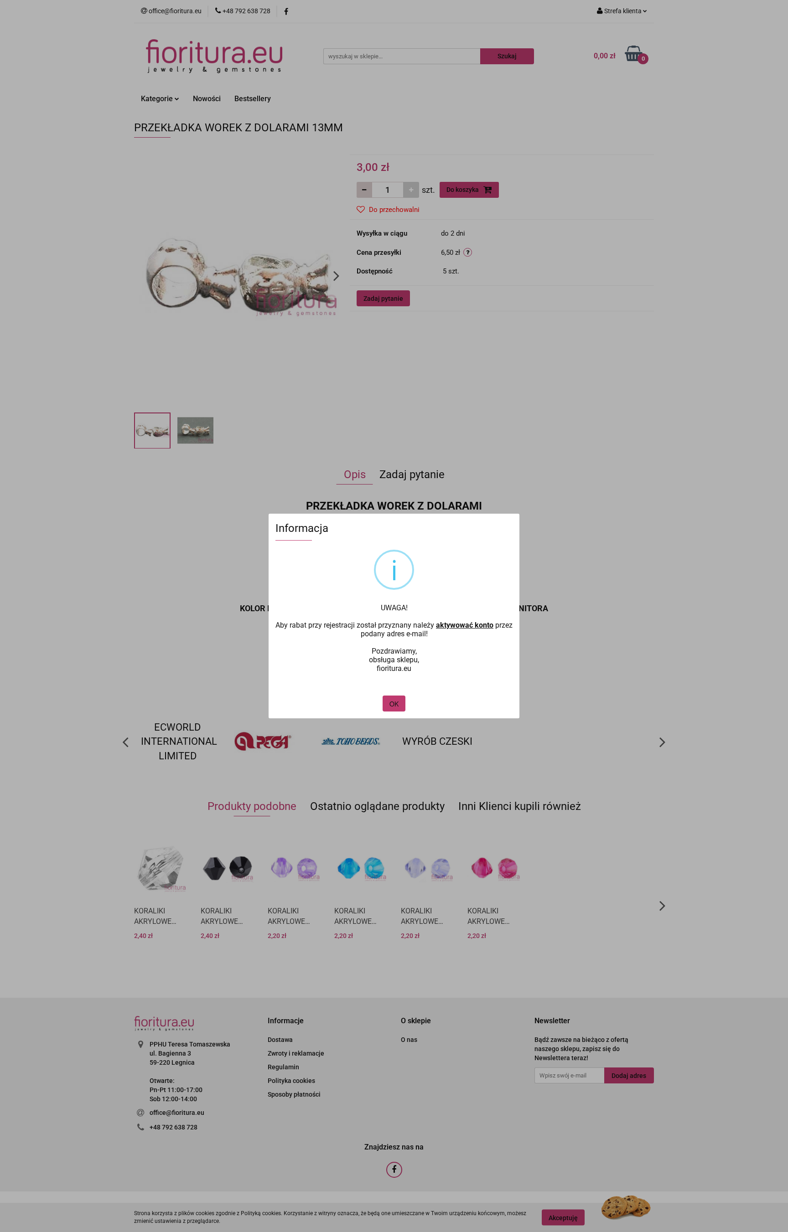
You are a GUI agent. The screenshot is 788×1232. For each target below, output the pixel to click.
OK (394, 703)
